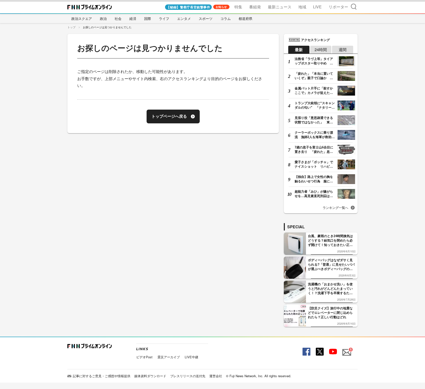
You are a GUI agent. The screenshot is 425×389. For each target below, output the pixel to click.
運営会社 (215, 376)
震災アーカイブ (168, 357)
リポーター (338, 7)
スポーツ (205, 18)
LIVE (317, 7)
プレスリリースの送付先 (187, 376)
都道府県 (245, 18)
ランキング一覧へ (335, 207)
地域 (302, 7)
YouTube (332, 352)
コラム (225, 18)
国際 (147, 18)
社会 (118, 18)
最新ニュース (279, 7)
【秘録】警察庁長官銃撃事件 (188, 7)
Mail (346, 349)
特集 (238, 7)
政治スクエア (81, 18)
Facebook (306, 352)
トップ (71, 27)
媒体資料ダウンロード (150, 376)
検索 (354, 6)
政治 (103, 18)
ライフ (164, 18)
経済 (132, 18)
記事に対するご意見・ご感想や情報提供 (101, 376)
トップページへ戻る (169, 116)
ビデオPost (144, 357)
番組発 (255, 7)
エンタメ (184, 18)
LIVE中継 (191, 357)
